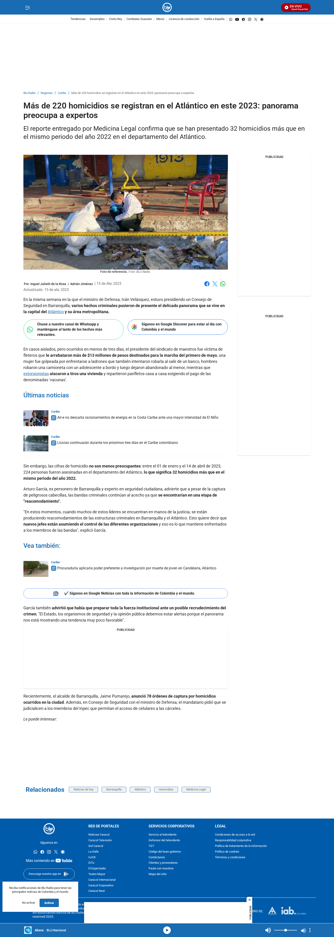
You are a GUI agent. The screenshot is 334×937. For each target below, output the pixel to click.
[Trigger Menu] (27, 7)
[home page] (167, 7)
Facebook (207, 286)
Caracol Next (96, 891)
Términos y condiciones (230, 857)
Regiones (47, 93)
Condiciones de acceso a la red (235, 835)
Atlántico (56, 311)
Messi (160, 19)
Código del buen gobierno (165, 851)
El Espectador (97, 868)
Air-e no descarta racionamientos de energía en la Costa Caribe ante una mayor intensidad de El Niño (137, 417)
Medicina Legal (196, 789)
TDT (151, 846)
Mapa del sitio (158, 874)
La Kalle (93, 851)
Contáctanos (157, 857)
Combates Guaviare (139, 19)
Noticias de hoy (83, 789)
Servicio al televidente (163, 835)
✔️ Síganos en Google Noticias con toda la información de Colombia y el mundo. (129, 593)
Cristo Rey (115, 19)
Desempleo (97, 19)
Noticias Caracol (99, 835)
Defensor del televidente (164, 840)
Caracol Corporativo (100, 885)
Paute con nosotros (161, 868)
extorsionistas (36, 373)
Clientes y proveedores (163, 863)
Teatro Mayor (96, 874)
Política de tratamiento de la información (241, 846)
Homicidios (166, 789)
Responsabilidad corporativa (233, 840)
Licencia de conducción (184, 19)
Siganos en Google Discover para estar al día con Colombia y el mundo (182, 327)
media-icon (167, 930)
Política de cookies (227, 851)
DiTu (91, 863)
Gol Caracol (95, 846)
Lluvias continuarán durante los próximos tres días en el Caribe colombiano (117, 442)
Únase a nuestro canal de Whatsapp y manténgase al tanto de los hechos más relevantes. (69, 329)
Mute (268, 930)
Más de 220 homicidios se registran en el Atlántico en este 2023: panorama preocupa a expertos (132, 93)
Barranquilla (114, 789)
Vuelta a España (214, 19)
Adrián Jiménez (81, 284)
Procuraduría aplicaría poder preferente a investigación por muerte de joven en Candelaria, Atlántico (136, 568)
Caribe (62, 93)
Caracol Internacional (102, 879)
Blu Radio (29, 93)
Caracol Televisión (100, 840)
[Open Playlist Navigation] (310, 930)
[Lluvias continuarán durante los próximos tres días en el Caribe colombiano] (35, 443)
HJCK (92, 857)
